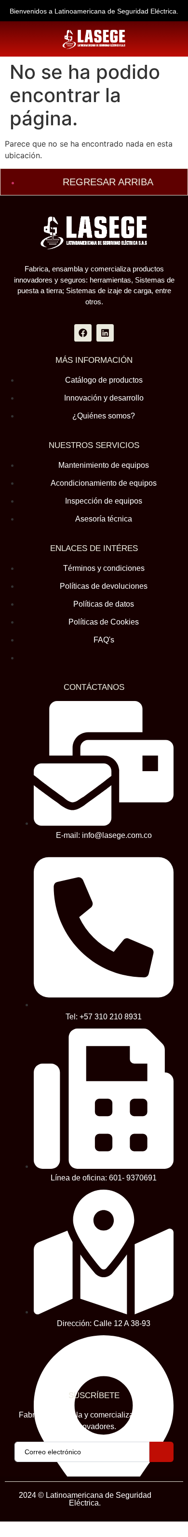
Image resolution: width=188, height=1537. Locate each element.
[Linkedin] (105, 333)
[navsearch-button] (20, 39)
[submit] (161, 1452)
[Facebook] (83, 333)
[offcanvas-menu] (174, 39)
